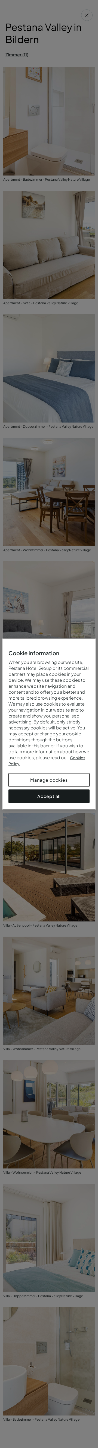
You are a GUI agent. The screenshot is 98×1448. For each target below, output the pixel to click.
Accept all (49, 796)
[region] (49, 724)
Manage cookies (49, 780)
